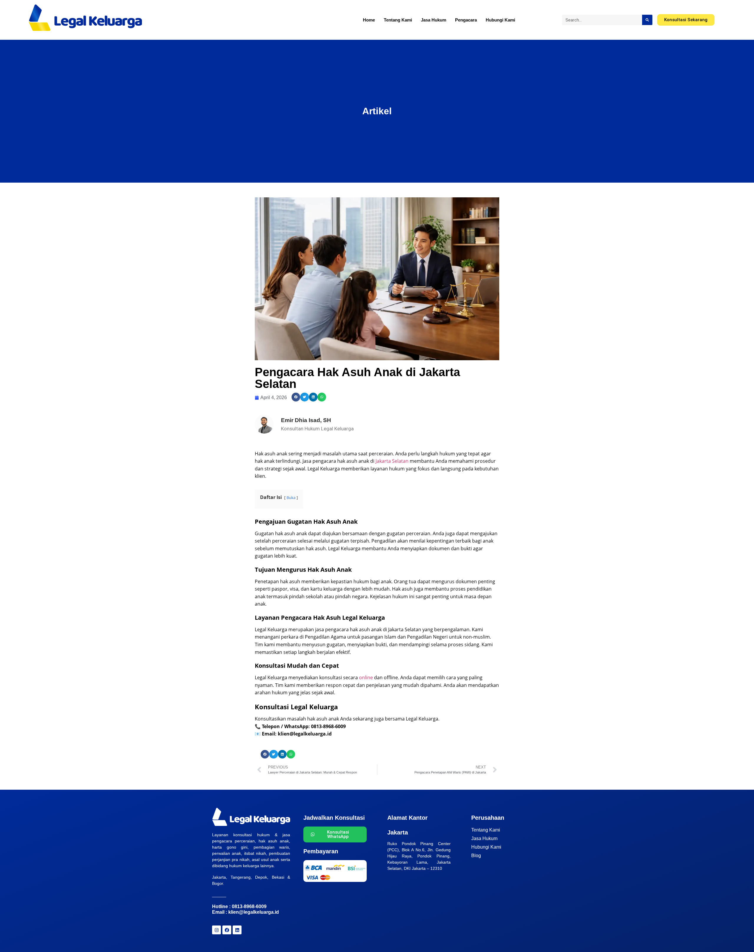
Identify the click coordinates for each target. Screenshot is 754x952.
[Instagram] (216, 929)
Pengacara (466, 19)
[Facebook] (226, 929)
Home (369, 19)
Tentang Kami (398, 19)
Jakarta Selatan (392, 461)
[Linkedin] (237, 929)
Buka (291, 497)
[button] (296, 397)
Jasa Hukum (433, 19)
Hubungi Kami (500, 19)
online (366, 677)
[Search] (647, 20)
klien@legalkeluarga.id (253, 912)
